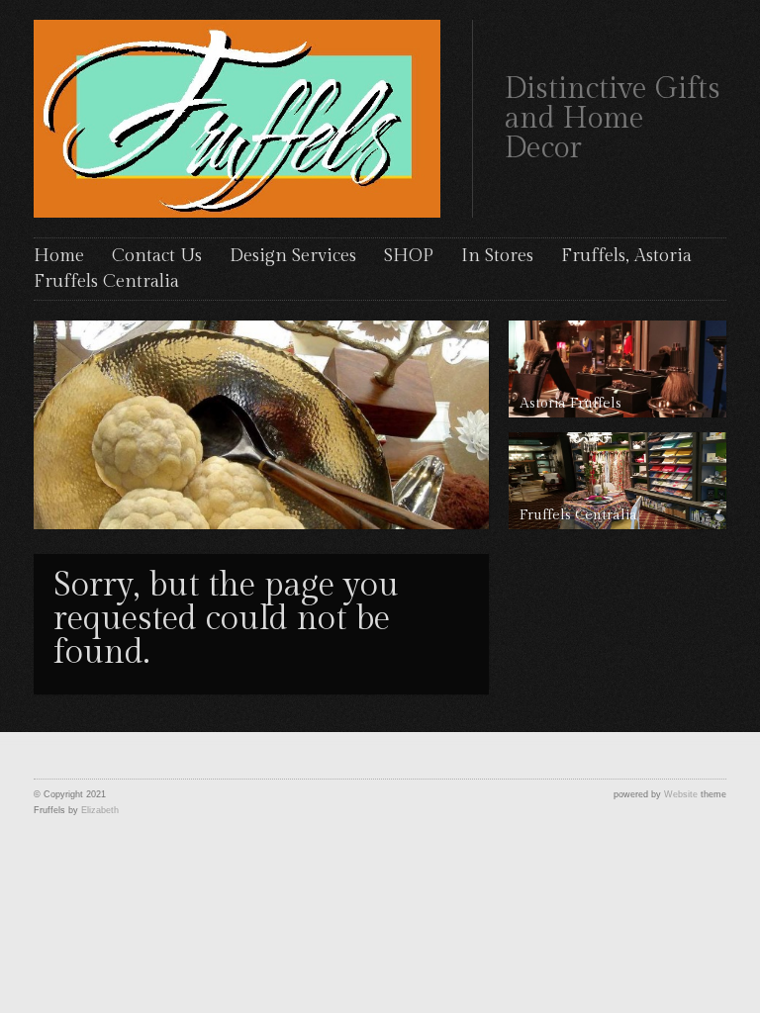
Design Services (293, 255)
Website (681, 794)
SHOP (408, 255)
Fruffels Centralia (106, 281)
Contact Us (157, 255)
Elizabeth (100, 810)
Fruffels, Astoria (626, 255)
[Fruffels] (237, 115)
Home (59, 255)
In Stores (497, 255)
